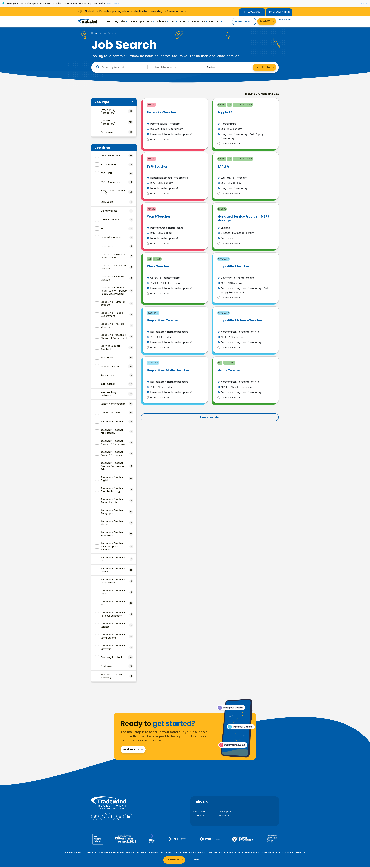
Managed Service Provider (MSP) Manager (243, 218)
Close (364, 3)
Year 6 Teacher (158, 216)
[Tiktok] (95, 816)
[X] (103, 816)
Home (94, 33)
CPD (172, 21)
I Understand (172, 859)
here (183, 11)
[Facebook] (111, 816)
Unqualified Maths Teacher (168, 370)
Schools (161, 21)
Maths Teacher (229, 370)
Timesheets (284, 19)
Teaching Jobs (116, 21)
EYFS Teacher (157, 166)
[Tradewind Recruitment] (87, 21)
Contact (214, 21)
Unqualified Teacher (233, 266)
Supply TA (225, 112)
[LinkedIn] (128, 816)
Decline (197, 859)
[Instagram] (120, 816)
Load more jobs (209, 417)
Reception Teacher (161, 112)
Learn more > (112, 3)
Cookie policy (298, 852)
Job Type (102, 102)
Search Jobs (242, 21)
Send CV (265, 21)
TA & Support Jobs (140, 21)
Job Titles (102, 148)
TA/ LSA (223, 166)
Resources (198, 21)
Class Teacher (158, 266)
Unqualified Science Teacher (239, 320)
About (184, 21)
